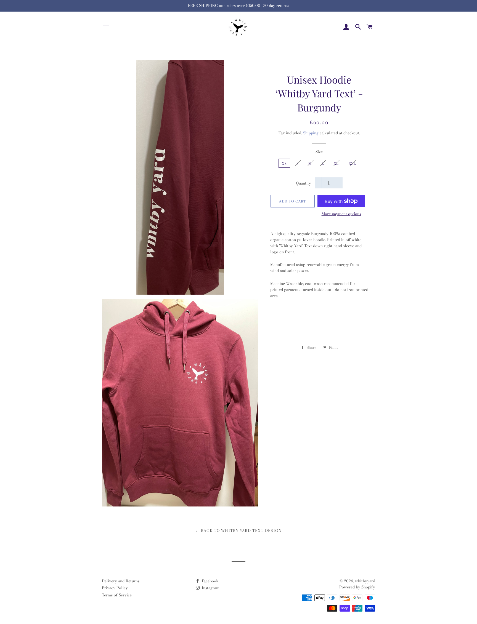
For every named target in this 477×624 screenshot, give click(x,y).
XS (284, 163)
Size (319, 152)
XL (336, 163)
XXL (352, 163)
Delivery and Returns (120, 581)
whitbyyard (365, 581)
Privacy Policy (115, 588)
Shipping (311, 133)
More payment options (341, 214)
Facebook (209, 581)
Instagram (210, 588)
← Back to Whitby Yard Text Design (238, 530)
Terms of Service (117, 595)
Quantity (303, 183)
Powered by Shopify (357, 587)
